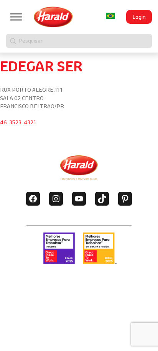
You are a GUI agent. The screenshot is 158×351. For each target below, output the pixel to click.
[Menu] (16, 16)
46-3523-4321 (18, 122)
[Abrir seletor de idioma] (110, 16)
